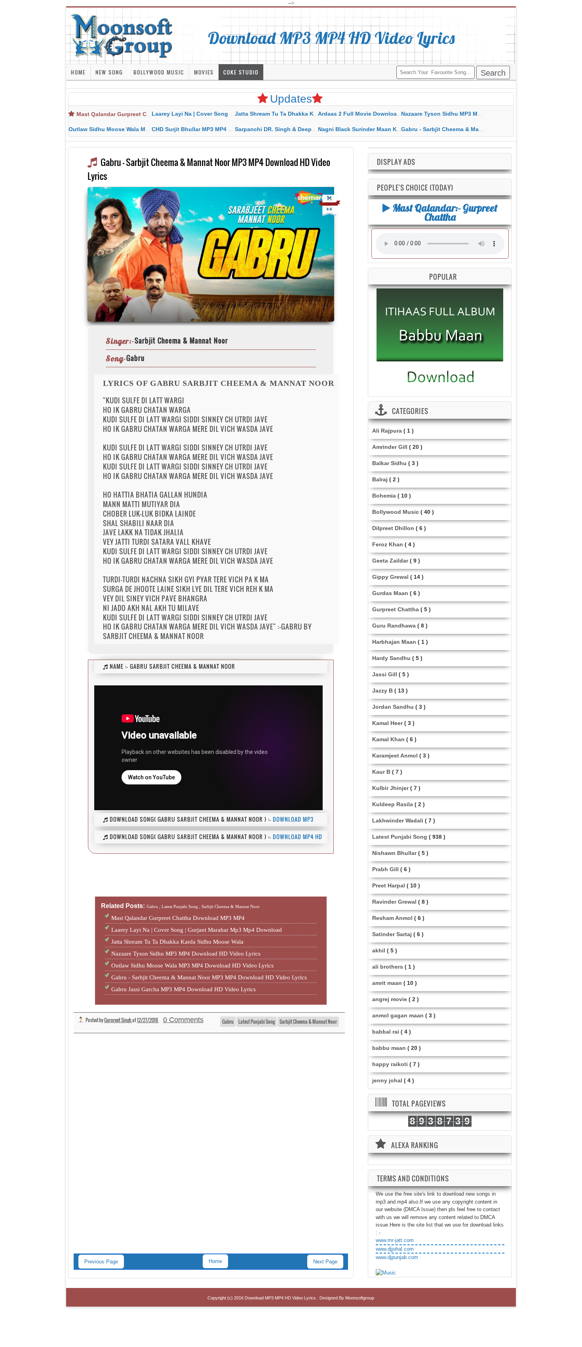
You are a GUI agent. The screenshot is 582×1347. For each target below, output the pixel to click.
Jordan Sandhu (393, 707)
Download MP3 (293, 819)
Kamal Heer (387, 723)
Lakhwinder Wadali (397, 820)
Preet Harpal (388, 885)
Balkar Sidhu (389, 463)
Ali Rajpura (387, 430)
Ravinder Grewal (394, 902)
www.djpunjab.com (397, 1257)
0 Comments (183, 1020)
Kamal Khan (388, 739)
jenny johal (387, 1080)
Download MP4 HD (297, 836)
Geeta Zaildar (390, 560)
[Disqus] (211, 1151)
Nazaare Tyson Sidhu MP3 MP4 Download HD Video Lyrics (479, 114)
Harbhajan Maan (394, 642)
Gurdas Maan (390, 593)
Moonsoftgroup (359, 1297)
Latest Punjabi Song (256, 1021)
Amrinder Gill (389, 447)
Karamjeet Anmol (395, 755)
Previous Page (101, 1262)
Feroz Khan (387, 544)
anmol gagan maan (398, 1015)
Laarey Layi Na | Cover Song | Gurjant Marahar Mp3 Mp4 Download (196, 930)
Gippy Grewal (390, 577)
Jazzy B (382, 690)
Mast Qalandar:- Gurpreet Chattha (443, 212)
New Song (109, 72)
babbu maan (389, 1048)
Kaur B (381, 772)
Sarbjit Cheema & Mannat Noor (308, 1021)
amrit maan (387, 983)
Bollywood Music (158, 72)
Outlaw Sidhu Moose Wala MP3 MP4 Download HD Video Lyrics (192, 965)
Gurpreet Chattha (395, 609)
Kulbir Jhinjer (390, 788)
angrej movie (389, 999)
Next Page (325, 1262)
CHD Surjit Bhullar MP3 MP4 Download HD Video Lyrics (226, 129)
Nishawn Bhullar (394, 853)
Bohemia (384, 495)
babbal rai (385, 1031)
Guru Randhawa (394, 625)
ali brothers (387, 967)
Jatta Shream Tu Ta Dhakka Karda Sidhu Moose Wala (306, 114)
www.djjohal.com (395, 1249)
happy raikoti (390, 1064)
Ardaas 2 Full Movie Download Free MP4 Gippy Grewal (391, 114)
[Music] (386, 1273)
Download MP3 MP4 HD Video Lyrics (331, 37)
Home (78, 72)
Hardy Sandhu (391, 658)
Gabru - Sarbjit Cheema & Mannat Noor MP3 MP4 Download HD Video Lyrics (209, 977)
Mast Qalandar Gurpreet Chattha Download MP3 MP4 (147, 114)
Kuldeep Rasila (392, 804)
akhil (378, 950)
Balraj (380, 479)
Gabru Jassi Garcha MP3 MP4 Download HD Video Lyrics (183, 989)
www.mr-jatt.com (395, 1240)
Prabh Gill (385, 869)
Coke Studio (241, 72)
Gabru (228, 1021)
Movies (204, 72)
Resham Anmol (392, 918)
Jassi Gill (384, 674)
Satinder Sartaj (392, 934)
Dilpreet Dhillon (393, 528)
